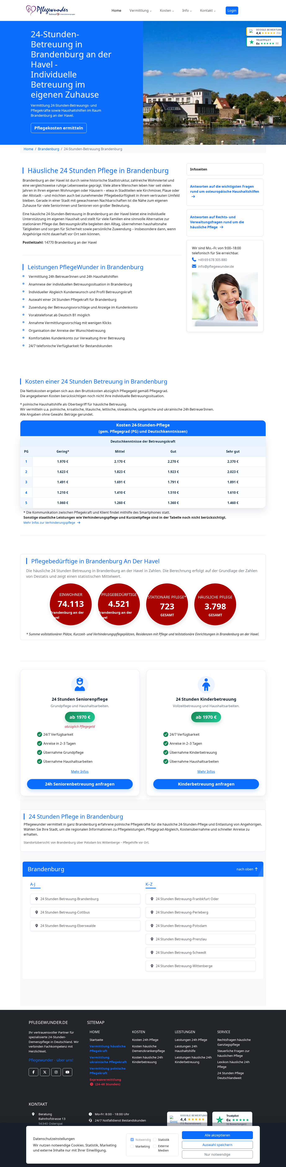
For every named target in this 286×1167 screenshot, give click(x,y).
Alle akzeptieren (217, 1135)
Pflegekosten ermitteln (58, 128)
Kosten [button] (166, 10)
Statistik (163, 1140)
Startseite (96, 1040)
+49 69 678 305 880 (212, 259)
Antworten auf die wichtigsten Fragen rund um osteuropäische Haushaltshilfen (224, 189)
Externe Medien (163, 1148)
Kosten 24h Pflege (145, 1040)
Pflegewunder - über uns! (51, 1059)
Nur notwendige (217, 1154)
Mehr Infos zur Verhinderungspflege (49, 523)
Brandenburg (48, 149)
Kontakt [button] (207, 10)
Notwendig (143, 1140)
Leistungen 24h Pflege (191, 1040)
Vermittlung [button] (139, 10)
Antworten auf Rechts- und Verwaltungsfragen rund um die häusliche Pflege (217, 222)
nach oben (245, 869)
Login (232, 10)
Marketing (142, 1146)
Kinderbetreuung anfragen (206, 784)
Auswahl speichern (217, 1144)
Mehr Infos (80, 771)
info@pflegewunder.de (216, 266)
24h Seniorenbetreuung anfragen (80, 784)
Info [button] (186, 10)
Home (116, 10)
